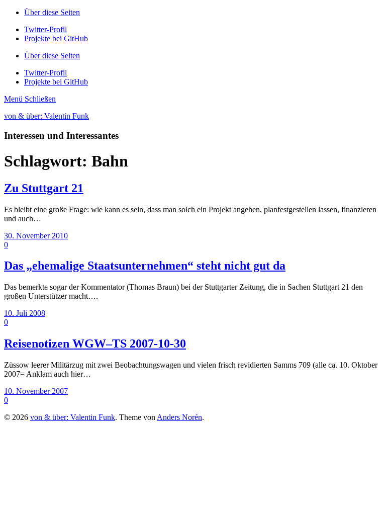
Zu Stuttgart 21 (43, 188)
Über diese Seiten (52, 12)
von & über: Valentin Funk (46, 116)
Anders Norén (179, 417)
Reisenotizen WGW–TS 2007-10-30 (95, 343)
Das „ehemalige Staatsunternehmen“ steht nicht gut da (144, 265)
